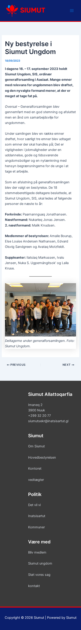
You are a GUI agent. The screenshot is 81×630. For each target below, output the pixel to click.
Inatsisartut (36, 516)
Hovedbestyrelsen (42, 457)
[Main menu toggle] (71, 10)
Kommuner (36, 527)
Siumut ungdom (40, 563)
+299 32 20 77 (39, 416)
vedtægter (36, 480)
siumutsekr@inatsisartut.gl (48, 421)
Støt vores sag (39, 575)
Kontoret (34, 468)
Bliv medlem (37, 552)
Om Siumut (36, 446)
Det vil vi (34, 505)
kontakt (34, 586)
